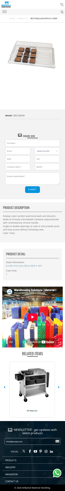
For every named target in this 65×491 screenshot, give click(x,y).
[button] (4, 387)
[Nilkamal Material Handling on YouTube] (35, 451)
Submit (32, 189)
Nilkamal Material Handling (36, 487)
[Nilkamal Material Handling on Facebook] (30, 451)
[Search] (59, 12)
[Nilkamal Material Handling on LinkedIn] (51, 451)
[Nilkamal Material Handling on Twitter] (24, 451)
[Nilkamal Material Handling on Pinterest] (41, 451)
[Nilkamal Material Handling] (6, 4)
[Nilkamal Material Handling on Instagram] (46, 451)
